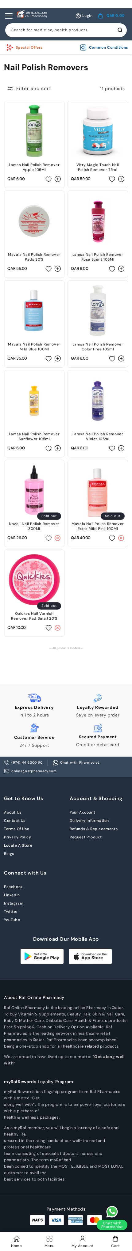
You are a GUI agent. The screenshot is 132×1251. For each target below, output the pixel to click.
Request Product (86, 837)
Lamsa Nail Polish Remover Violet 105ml (97, 436)
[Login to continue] (48, 179)
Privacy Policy (17, 837)
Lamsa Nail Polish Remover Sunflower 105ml (34, 436)
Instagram (13, 903)
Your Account (82, 812)
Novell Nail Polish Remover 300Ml (34, 526)
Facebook (13, 886)
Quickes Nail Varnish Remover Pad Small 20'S (34, 616)
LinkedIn (12, 895)
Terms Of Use (16, 828)
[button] (111, 16)
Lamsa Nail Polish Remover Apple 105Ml (34, 167)
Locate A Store (18, 845)
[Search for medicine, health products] (120, 30)
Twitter (11, 911)
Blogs (9, 853)
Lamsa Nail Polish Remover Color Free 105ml (97, 347)
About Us (12, 812)
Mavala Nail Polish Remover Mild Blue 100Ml (34, 347)
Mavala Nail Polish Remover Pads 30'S (34, 257)
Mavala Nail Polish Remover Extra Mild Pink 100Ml (98, 526)
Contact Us (14, 820)
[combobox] (66, 30)
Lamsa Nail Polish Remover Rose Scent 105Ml (97, 257)
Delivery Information (89, 820)
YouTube (12, 919)
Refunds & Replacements (94, 828)
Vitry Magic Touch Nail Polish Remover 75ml (97, 167)
